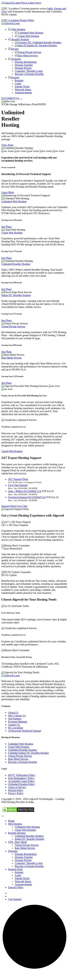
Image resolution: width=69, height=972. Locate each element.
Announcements (23, 92)
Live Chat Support (18, 485)
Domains (16, 58)
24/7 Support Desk (18, 479)
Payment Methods (17, 721)
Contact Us (14, 724)
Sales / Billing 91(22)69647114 (24, 491)
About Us (13, 712)
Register (19, 80)
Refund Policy (15, 790)
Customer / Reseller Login (29, 71)
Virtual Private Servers (29, 52)
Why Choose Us (17, 715)
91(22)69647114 (10, 98)
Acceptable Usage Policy (21, 781)
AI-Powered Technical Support (24, 730)
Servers (15, 48)
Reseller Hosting (20, 39)
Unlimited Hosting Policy (21, 784)
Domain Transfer (24, 65)
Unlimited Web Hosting (30, 32)
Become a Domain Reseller (29, 74)
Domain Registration (26, 62)
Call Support (14, 899)
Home (11, 820)
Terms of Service (17, 787)
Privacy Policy (15, 793)
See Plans (6, 226)
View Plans (7, 145)
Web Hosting (18, 29)
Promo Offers (26, 20)
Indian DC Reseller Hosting (42, 45)
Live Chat (22, 506)
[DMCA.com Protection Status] (18, 812)
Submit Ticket (22, 86)
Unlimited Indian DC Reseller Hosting (28, 752)
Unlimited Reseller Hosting (46, 42)
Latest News (34, 2)
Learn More (7, 192)
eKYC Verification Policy (21, 775)
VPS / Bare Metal (17, 842)
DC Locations (15, 727)
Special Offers (15, 887)
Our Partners (14, 718)
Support (15, 77)
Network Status (23, 89)
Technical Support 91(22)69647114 (27, 497)
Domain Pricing (23, 68)
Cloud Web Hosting (28, 36)
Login (18, 83)
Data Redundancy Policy (21, 778)
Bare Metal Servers (27, 55)
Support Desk (9, 506)
